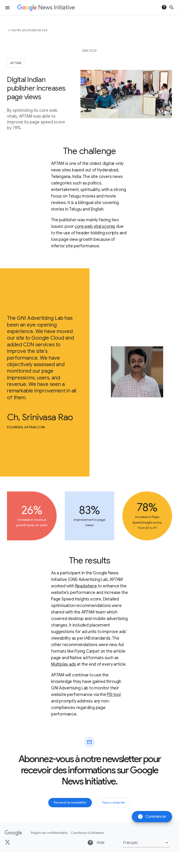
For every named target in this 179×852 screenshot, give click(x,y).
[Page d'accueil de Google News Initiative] (46, 7)
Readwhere (86, 586)
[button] (146, 842)
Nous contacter (113, 802)
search (171, 7)
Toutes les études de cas (29, 30)
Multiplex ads (63, 664)
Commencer (152, 816)
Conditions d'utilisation (87, 833)
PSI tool (113, 694)
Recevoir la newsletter (70, 802)
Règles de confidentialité (49, 833)
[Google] (13, 833)
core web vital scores (95, 226)
